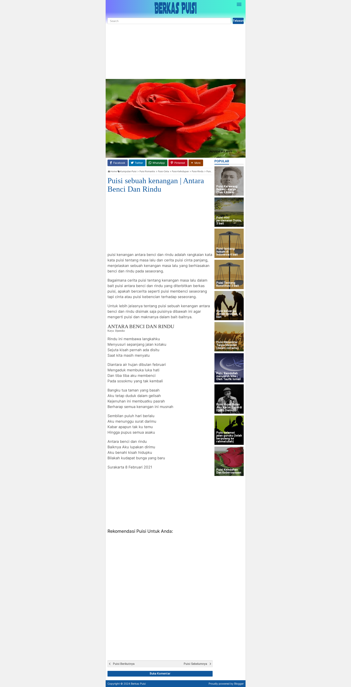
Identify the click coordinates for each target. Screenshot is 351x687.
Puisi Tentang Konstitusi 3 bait (227, 284)
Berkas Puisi (138, 683)
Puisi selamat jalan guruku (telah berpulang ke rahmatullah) (229, 437)
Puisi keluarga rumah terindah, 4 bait (228, 314)
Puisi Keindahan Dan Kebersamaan (228, 471)
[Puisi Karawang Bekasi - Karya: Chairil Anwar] (229, 181)
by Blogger (237, 683)
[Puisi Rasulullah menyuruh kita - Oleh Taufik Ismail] (229, 368)
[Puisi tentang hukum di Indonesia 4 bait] (229, 243)
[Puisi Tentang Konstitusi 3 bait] (229, 274)
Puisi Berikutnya (124, 663)
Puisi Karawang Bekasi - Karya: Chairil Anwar (226, 189)
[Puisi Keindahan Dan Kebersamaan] (229, 461)
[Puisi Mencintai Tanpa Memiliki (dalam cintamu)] (229, 336)
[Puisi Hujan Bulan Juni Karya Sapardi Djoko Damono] (229, 399)
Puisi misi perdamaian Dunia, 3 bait (228, 220)
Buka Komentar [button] (160, 673)
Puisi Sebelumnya (195, 663)
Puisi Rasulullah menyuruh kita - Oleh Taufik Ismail (228, 376)
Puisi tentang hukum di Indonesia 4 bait (227, 251)
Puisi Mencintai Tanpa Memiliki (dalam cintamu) (227, 345)
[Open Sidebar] (239, 4)
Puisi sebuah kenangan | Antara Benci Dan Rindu (155, 184)
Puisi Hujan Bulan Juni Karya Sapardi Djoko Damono (229, 407)
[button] (195, 163)
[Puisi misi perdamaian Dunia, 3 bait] (229, 212)
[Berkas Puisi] (175, 8)
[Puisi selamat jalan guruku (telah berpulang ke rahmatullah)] (229, 430)
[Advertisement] (175, 51)
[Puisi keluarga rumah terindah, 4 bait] (229, 305)
